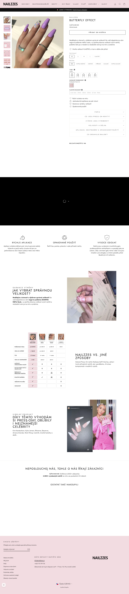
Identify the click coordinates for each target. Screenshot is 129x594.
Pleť (83, 4)
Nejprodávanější (40, 4)
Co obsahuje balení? (97, 134)
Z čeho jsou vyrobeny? (97, 121)
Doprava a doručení (10, 566)
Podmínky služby (9, 572)
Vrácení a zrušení (9, 569)
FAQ (5, 563)
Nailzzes (73, 17)
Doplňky (93, 4)
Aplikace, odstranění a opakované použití (97, 130)
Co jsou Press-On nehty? (97, 116)
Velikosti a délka (97, 125)
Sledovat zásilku (8, 558)
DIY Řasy (66, 4)
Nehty (55, 4)
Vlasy (76, 4)
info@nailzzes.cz (39, 560)
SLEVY (104, 4)
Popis (97, 112)
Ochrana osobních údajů (11, 575)
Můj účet (6, 560)
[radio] (71, 56)
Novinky (26, 4)
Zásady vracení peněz (10, 578)
